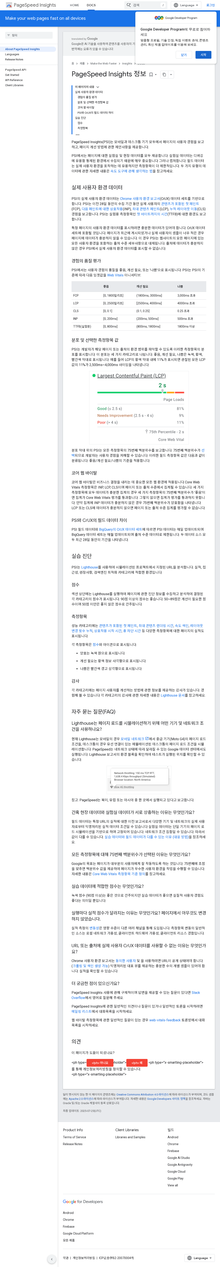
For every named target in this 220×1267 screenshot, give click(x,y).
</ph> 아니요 (100, 1063)
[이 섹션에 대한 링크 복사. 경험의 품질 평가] (105, 261)
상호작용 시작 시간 (108, 631)
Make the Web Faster (103, 63)
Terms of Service (74, 1137)
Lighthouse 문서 (173, 695)
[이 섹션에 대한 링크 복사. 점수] (83, 585)
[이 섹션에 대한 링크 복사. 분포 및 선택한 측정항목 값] (122, 340)
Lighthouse (89, 567)
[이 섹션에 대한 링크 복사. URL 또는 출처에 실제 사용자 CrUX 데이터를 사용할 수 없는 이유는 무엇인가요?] (82, 952)
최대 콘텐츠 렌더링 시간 (156, 626)
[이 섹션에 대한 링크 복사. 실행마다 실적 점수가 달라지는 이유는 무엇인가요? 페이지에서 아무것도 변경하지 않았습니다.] (105, 919)
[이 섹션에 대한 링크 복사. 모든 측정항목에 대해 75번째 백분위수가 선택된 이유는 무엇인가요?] (194, 855)
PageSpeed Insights (35, 5)
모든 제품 (69, 1240)
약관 (66, 1258)
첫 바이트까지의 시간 (152, 214)
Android (173, 1137)
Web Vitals (115, 275)
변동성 (94, 928)
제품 (82, 63)
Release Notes (72, 1144)
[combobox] (145, 5)
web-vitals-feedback (165, 1020)
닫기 (184, 55)
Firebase (173, 1151)
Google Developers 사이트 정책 (166, 1098)
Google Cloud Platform (78, 1233)
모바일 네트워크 (132, 739)
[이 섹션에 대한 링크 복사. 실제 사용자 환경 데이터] (127, 188)
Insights (127, 63)
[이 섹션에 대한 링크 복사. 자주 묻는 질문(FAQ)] (120, 712)
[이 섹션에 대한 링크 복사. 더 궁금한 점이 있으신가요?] (123, 984)
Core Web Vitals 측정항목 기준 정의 (119, 874)
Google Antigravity (180, 1164)
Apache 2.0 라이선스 (81, 1098)
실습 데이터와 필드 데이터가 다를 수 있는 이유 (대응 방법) (147, 837)
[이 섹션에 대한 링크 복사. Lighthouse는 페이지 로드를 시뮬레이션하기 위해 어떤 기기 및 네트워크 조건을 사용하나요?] (106, 729)
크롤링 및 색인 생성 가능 (90, 966)
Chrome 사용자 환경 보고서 (140, 199)
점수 (96, 645)
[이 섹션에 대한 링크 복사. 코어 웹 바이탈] (101, 473)
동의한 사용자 (126, 961)
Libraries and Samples (130, 1137)
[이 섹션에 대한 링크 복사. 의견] (85, 1042)
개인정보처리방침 (84, 1258)
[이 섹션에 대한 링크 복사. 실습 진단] (96, 556)
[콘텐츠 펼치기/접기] (97, 87)
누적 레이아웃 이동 (183, 209)
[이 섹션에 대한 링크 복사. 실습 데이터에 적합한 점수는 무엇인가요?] (148, 886)
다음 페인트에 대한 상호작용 (102, 209)
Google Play (175, 1178)
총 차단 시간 (132, 631)
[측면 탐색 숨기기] (51, 1259)
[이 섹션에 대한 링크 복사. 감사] (83, 681)
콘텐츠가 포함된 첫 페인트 (180, 204)
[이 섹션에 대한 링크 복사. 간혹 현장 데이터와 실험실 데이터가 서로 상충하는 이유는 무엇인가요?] (198, 812)
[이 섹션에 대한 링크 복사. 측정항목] (91, 617)
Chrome (173, 1144)
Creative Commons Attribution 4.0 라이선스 (142, 1094)
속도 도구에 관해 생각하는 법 (131, 171)
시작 (203, 55)
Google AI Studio (179, 1158)
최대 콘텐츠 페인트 (146, 209)
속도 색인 (182, 626)
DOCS (91, 5)
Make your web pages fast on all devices (45, 18)
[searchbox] (29, 35)
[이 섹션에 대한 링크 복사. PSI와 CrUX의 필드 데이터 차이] (131, 520)
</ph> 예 (136, 1063)
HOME (74, 5)
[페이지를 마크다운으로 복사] (164, 74)
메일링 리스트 (82, 1012)
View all (173, 1185)
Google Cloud (176, 1171)
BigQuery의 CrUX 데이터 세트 (120, 529)
